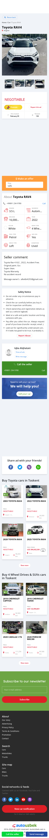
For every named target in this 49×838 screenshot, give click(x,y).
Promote (14, 107)
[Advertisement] (24, 148)
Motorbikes (7, 753)
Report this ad (36, 107)
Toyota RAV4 (16, 22)
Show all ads (20, 352)
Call (44, 203)
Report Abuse (24, 335)
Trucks (5, 757)
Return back (11, 17)
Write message (21, 356)
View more (24, 565)
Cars (4, 749)
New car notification (25, 808)
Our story (6, 720)
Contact (5, 738)
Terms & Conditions (10, 731)
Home (4, 22)
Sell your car (24, 393)
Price (9, 183)
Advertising (7, 723)
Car (9, 22)
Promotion (6, 735)
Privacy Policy (8, 727)
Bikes (4, 772)
